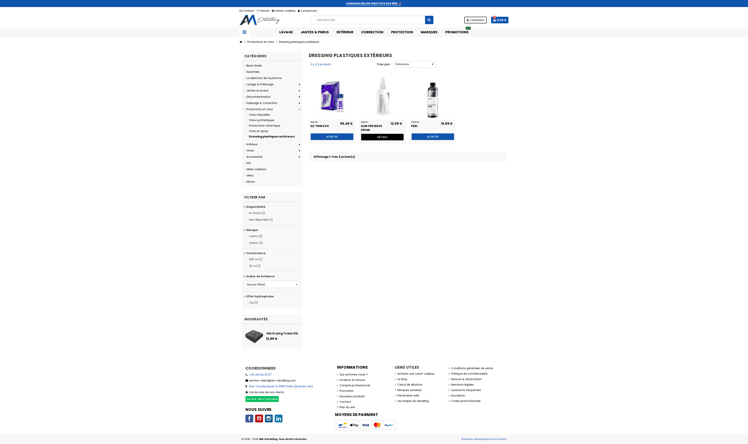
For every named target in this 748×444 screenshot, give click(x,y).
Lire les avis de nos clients (266, 392)
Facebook (249, 418)
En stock (257, 213)
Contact (248, 11)
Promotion (347, 391)
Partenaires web (408, 395)
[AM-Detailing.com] (260, 20)
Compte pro (308, 11)
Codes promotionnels (466, 401)
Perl (414, 126)
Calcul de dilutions (409, 385)
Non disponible (261, 220)
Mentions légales (462, 385)
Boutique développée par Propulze (484, 439)
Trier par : (384, 64)
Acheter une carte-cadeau (416, 374)
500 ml (256, 259)
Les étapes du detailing (413, 401)
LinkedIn (278, 418)
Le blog (402, 379)
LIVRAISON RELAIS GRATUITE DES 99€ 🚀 (374, 3)
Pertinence (402, 64)
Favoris (264, 11)
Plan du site (347, 407)
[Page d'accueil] (241, 42)
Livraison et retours (352, 380)
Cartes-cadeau (284, 11)
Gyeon (256, 243)
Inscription (458, 395)
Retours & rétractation (466, 379)
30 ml (255, 266)
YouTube (259, 418)
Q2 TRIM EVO (319, 126)
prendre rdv (303, 386)
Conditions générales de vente (472, 368)
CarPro (255, 236)
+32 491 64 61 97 (260, 375)
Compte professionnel (355, 385)
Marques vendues (409, 390)
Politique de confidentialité (469, 374)
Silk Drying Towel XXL (282, 333)
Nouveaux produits (352, 396)
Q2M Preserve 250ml (371, 127)
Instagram (269, 418)
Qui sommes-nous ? (354, 374)
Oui (253, 303)
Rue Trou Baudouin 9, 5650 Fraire (271, 386)
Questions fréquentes (466, 390)
